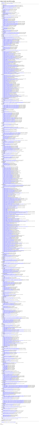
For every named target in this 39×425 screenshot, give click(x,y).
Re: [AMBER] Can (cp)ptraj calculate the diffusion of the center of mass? (10, 71)
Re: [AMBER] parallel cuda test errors (6, 129)
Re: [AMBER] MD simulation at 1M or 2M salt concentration (9, 38)
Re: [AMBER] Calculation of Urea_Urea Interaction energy (8, 70)
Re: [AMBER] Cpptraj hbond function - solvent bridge (8, 62)
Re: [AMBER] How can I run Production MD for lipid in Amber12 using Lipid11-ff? (11, 32)
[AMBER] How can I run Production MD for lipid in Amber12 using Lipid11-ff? (10, 33)
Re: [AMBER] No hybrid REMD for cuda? (7, 153)
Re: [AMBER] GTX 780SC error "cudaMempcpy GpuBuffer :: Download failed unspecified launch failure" (13, 214)
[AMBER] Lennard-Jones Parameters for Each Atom (8, 389)
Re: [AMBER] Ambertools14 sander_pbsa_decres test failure (8, 96)
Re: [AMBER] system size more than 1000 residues (8, 248)
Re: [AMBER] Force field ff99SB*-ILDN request (7, 39)
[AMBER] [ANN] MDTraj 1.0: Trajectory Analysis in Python (9, 334)
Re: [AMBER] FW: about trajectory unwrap (7, 64)
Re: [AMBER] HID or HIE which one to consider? (8, 289)
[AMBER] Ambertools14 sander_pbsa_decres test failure (8, 358)
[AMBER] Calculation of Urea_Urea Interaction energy (8, 304)
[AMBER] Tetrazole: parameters (6, 111)
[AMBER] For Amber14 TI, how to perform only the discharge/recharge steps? (10, 271)
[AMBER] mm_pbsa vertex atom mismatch (7, 124)
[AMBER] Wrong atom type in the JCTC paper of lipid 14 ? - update (9, 5)
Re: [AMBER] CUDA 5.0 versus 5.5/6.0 (7, 47)
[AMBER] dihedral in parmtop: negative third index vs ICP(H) (9, 150)
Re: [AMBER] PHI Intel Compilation (6, 164)
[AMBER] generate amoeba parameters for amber (7, 258)
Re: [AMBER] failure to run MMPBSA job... (7, 326)
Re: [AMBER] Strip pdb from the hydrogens (7, 76)
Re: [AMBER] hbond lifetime (5, 63)
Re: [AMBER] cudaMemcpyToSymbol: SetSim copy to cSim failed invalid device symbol (11, 342)
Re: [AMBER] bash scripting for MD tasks (7, 17)
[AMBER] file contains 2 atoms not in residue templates (8, 393)
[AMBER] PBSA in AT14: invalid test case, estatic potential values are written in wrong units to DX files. (13, 185)
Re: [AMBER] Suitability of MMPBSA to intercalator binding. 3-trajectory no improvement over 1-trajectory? (13, 395)
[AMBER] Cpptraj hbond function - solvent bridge (7, 300)
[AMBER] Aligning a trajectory (6, 257)
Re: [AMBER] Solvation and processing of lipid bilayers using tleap (9, 100)
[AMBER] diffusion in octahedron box (6, 313)
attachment (12, 3)
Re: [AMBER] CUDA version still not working (7, 58)
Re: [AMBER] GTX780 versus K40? (6, 48)
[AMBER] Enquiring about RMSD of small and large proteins (9, 407)
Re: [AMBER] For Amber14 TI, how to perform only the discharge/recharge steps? (11, 406)
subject (9, 3)
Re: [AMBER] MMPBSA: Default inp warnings (7, 219)
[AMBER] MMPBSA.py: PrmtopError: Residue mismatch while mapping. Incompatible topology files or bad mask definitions (15, 387)
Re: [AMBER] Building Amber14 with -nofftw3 (7, 89)
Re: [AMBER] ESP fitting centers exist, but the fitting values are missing (10, 127)
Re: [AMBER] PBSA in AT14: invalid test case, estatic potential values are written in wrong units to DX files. (13, 329)
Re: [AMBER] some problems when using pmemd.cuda (8, 191)
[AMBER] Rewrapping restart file (6, 131)
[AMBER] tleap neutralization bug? (6, 144)
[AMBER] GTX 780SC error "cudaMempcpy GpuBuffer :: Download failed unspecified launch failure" (13, 102)
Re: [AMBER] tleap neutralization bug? (6, 143)
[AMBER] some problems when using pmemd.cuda (8, 404)
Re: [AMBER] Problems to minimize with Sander (7, 152)
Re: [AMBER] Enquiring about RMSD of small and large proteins (9, 69)
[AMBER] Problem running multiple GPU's (7, 256)
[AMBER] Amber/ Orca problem (6, 10)
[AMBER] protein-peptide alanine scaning (7, 333)
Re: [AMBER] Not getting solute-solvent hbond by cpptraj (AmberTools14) (10, 65)
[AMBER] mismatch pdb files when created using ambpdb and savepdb (10, 379)
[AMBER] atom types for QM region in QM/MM (7, 371)
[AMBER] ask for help (5, 285)
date (7, 3)
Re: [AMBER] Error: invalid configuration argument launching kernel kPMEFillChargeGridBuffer (12, 318)
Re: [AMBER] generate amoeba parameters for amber (8, 278)
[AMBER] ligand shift (5, 306)
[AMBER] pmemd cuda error (5, 266)
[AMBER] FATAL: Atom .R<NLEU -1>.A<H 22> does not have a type (10, 362)
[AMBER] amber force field (5, 416)
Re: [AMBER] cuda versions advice (6, 350)
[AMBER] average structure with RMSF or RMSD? (8, 312)
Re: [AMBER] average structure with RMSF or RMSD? (8, 298)
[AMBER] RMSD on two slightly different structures (8, 142)
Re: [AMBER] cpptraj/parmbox (6, 52)
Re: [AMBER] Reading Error (5, 97)
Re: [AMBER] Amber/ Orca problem (6, 9)
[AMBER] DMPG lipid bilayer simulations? (7, 361)
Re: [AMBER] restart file (5, 365)
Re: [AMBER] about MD (5, 193)
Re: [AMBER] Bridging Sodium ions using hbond (7, 73)
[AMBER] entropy (4, 27)
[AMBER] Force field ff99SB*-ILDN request (7, 375)
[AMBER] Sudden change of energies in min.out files (8, 297)
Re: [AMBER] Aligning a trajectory (6, 222)
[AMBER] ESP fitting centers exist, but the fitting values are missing (9, 411)
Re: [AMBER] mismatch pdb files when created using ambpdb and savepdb (10, 68)
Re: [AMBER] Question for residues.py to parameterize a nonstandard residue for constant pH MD (12, 276)
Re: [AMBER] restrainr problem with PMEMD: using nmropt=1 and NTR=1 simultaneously (12, 132)
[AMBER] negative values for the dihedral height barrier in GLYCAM (9, 6)
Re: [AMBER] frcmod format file (6, 92)
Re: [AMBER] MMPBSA (5, 28)
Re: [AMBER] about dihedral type (6, 25)
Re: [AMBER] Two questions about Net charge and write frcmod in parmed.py (10, 21)
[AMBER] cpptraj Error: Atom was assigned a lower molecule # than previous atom (11, 316)
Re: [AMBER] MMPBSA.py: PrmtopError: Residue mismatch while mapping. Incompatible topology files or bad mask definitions (15, 211)
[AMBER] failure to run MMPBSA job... (7, 360)
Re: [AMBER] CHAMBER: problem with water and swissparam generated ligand (11, 105)
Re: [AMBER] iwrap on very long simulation (7, 95)
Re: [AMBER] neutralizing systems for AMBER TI (8, 405)
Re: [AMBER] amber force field (6, 247)
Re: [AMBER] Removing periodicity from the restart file (8, 170)
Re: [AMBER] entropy (5, 77)
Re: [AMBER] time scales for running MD (7, 30)
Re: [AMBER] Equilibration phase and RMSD (7, 42)
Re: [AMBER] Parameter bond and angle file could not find (8, 197)
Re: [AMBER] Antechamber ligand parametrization (8, 84)
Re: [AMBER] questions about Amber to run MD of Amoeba (9, 57)
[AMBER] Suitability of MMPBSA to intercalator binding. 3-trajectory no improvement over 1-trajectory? (13, 263)
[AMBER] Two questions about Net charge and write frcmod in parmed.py (10, 24)
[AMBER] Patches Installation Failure (6, 413)
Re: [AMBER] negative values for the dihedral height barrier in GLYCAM (10, 267)
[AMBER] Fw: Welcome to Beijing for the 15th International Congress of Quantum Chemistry (12, 417)
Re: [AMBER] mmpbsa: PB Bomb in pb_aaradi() (7, 398)
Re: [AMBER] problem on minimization (6, 78)
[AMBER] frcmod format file (5, 293)
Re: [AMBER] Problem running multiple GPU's (7, 233)
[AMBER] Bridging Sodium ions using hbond (7, 99)
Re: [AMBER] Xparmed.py (5, 18)
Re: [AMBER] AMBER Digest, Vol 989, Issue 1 (7, 192)
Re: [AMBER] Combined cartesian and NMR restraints (8, 319)
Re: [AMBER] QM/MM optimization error (7, 238)
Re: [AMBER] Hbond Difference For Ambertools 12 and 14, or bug (9, 56)
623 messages (2, 2)
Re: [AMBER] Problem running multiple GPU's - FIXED (8, 255)
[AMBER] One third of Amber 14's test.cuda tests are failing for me (9, 186)
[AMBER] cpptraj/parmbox (5, 13)
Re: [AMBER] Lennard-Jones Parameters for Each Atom (8, 37)
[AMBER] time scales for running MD (6, 31)
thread (3, 3)
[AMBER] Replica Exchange (5, 163)
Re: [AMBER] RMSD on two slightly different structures (8, 53)
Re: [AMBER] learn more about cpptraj (6, 51)
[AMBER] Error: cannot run (5, 394)
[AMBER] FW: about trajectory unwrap (6, 264)
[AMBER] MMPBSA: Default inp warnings (7, 136)
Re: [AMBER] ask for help (5, 81)
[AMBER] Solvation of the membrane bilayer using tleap (8, 183)
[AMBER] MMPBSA (5, 367)
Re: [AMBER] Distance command (6, 72)
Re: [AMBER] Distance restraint (6, 83)
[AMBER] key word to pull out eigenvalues (7, 314)
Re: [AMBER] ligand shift (5, 44)
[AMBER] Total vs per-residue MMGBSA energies (8, 7)
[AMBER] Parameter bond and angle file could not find (8, 392)
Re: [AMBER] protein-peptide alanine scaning (7, 332)
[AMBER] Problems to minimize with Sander (7, 292)
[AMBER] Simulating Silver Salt (6, 363)
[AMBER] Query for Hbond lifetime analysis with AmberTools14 (9, 160)
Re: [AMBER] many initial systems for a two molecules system (9, 117)
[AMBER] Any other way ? (5, 22)
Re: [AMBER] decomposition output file (7, 34)
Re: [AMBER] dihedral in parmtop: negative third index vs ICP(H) (9, 149)
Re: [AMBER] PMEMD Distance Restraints (7, 80)
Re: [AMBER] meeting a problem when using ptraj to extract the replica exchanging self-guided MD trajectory (13, 250)
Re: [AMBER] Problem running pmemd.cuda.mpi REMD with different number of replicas (11, 381)
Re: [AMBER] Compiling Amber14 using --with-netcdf (8, 231)
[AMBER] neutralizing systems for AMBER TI (7, 269)
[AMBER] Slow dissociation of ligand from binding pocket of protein (9, 138)
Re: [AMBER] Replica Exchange (6, 227)
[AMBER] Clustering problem (6, 11)
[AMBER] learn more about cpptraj (6, 12)
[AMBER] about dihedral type (6, 26)
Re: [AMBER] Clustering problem (6, 277)
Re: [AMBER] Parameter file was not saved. (7, 189)
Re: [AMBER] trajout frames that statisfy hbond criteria (8, 55)
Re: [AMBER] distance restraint (6, 93)
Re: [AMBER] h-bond (5, 109)
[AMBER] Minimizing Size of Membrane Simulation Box (8, 321)
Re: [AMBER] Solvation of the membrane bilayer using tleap (8, 180)
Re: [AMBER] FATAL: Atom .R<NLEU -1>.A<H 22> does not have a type (10, 75)
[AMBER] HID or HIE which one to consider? (7, 378)
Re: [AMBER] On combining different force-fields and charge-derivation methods (10, 301)
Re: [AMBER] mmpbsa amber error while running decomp (8, 251)
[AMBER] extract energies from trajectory (7, 299)
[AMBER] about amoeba (5, 281)
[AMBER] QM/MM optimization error (6, 415)
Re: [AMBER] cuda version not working (7, 115)
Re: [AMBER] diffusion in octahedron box (7, 241)
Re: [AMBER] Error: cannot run (6, 60)
